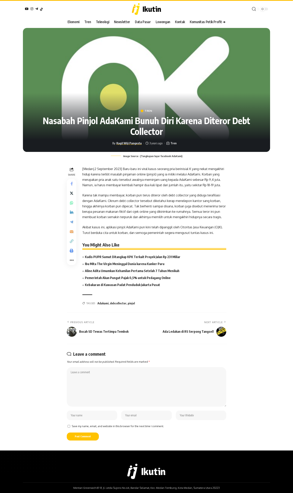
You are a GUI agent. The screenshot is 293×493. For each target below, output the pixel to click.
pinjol (131, 303)
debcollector (118, 303)
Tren (148, 111)
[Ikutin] (146, 9)
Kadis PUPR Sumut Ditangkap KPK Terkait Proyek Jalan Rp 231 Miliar (132, 257)
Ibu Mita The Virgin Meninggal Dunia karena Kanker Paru (124, 264)
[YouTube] (26, 8)
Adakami (103, 303)
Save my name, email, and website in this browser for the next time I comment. (118, 426)
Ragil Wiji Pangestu (129, 143)
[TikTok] (41, 9)
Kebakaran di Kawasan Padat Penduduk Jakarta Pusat (122, 285)
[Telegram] (36, 8)
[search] (254, 9)
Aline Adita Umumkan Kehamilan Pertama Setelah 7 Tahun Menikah (132, 271)
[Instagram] (31, 8)
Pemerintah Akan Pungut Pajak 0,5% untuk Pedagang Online (128, 278)
